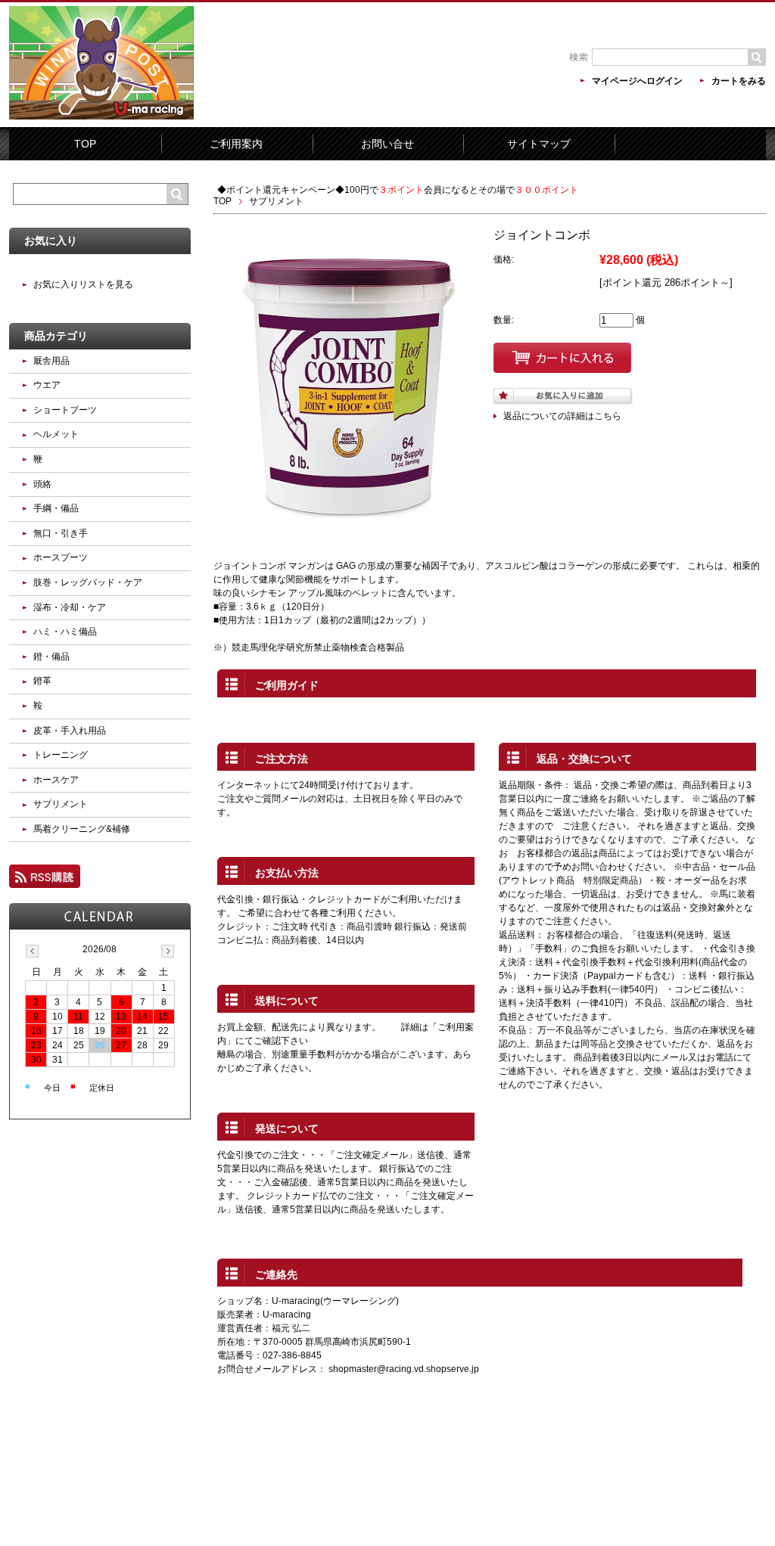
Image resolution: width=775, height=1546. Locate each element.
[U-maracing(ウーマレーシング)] (101, 116)
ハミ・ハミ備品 (65, 631)
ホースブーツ (60, 557)
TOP (85, 144)
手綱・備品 (60, 508)
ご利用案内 (236, 144)
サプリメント (276, 201)
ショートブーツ (65, 410)
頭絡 (42, 484)
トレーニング (60, 755)
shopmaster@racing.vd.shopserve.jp (403, 1369)
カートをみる (738, 81)
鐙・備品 (51, 656)
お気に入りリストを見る (83, 284)
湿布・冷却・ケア (69, 607)
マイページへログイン (637, 81)
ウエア (47, 385)
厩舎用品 (51, 360)
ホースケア (56, 780)
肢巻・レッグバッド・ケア (87, 582)
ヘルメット (56, 434)
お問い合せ (387, 144)
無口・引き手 (60, 533)
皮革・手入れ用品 (69, 730)
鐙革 (42, 680)
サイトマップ (539, 144)
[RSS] (44, 881)
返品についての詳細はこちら (562, 416)
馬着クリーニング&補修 (81, 829)
